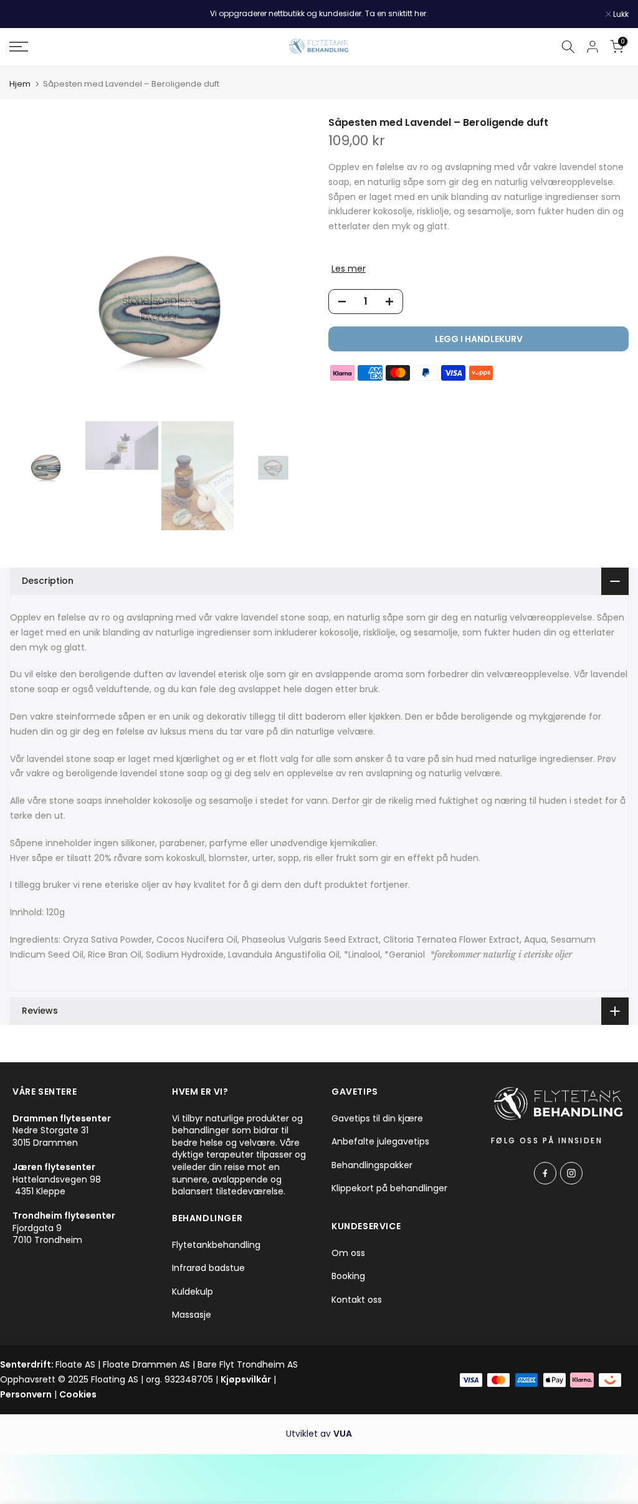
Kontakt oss (356, 1300)
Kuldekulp (192, 1292)
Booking (348, 1276)
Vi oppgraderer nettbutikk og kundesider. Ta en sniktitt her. (319, 13)
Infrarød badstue (208, 1268)
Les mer (348, 268)
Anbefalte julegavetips (380, 1142)
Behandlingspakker (371, 1165)
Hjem (20, 84)
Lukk (23, 14)
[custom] (545, 1173)
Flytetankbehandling (216, 1245)
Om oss (348, 1253)
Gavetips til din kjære (377, 1119)
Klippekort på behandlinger (389, 1188)
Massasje (191, 1315)
